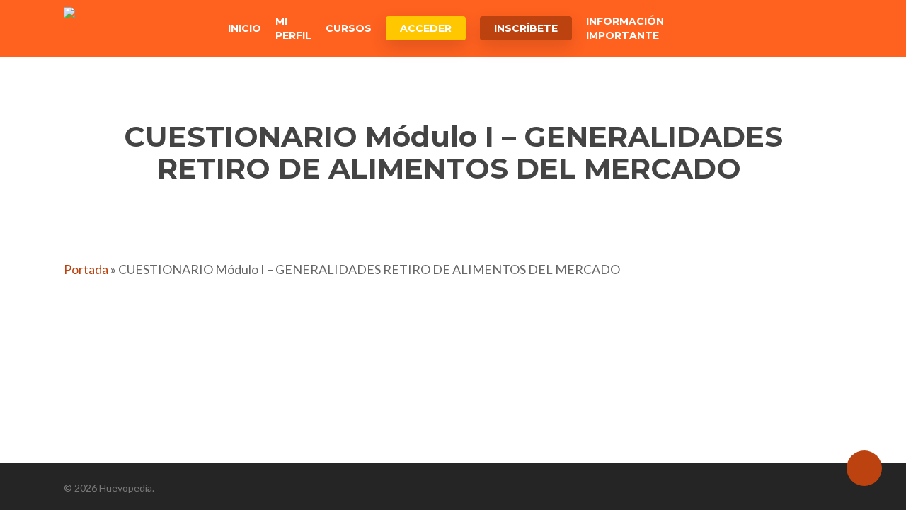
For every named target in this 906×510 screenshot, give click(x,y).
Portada (86, 269)
